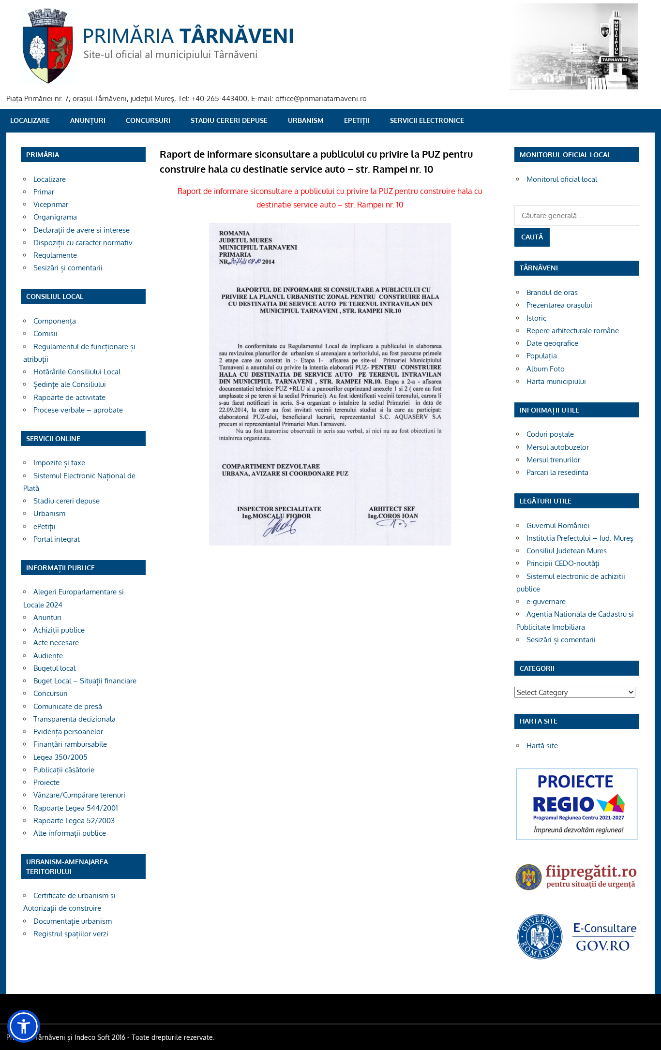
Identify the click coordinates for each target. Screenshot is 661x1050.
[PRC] (576, 839)
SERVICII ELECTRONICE (427, 120)
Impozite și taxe (59, 462)
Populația (541, 355)
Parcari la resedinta (557, 472)
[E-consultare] (576, 958)
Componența (54, 320)
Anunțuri (87, 120)
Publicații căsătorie (63, 769)
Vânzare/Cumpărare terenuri (79, 794)
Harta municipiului (556, 381)
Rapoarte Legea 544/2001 (75, 808)
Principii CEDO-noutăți (563, 563)
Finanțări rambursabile (70, 744)
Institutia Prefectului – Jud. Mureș (579, 538)
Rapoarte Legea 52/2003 (74, 820)
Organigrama (55, 217)
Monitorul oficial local (561, 179)
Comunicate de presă (67, 706)
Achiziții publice (59, 630)
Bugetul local (54, 668)
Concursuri (148, 120)
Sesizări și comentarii (68, 267)
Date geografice (552, 343)
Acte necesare (56, 642)
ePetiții (357, 120)
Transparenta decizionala (74, 719)
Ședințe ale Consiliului (69, 384)
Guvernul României (557, 525)
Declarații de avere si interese (81, 230)
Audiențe (48, 655)
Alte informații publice (69, 833)
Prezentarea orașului (559, 305)
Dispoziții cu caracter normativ (83, 242)
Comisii (45, 333)
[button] (24, 1026)
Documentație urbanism (72, 921)
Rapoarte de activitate (69, 397)
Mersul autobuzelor (557, 447)
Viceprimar (50, 204)
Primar (43, 191)
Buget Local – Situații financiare (84, 680)
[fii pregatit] (576, 891)
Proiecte (46, 782)
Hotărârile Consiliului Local (76, 371)
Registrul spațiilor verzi (70, 933)
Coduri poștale (550, 434)
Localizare (30, 120)
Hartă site (542, 745)
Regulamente (55, 255)
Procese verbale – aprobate (78, 409)
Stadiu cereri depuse (229, 120)
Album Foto (545, 368)
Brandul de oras (552, 292)
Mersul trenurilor (553, 459)
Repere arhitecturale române (572, 330)
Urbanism (306, 120)
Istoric (536, 318)
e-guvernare (546, 601)
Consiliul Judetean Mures (566, 550)
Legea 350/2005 (60, 757)
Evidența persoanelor (68, 731)
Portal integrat (56, 539)
